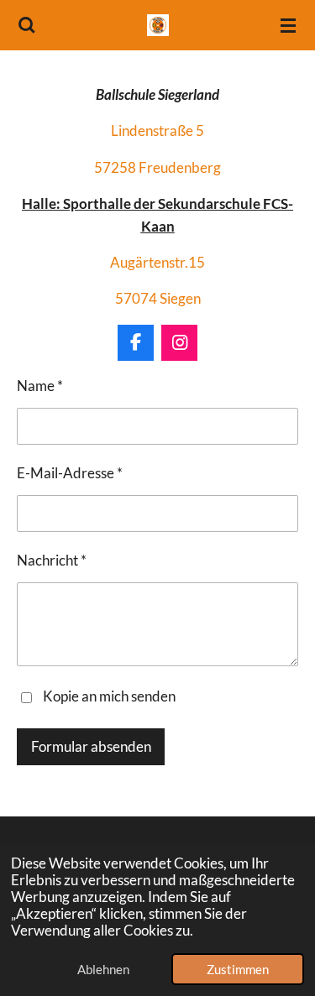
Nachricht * (52, 560)
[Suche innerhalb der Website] (26, 25)
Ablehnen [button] (103, 969)
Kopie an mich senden (109, 695)
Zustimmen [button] (238, 969)
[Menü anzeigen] (288, 25)
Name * (40, 386)
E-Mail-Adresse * (70, 473)
